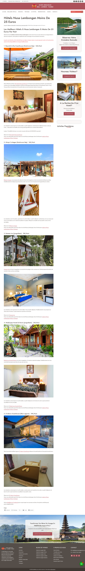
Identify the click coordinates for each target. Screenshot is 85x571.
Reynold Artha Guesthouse (14, 46)
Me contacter (25, 1)
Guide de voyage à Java (41, 553)
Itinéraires (21, 555)
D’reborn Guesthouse (13, 414)
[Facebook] (78, 1)
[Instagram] (80, 1)
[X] (74, 556)
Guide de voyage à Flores (41, 552)
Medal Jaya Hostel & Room (14, 323)
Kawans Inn (9, 233)
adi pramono (53, 569)
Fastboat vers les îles (23, 553)
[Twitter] (76, 1)
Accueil (4, 12)
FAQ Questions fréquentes (14, 1)
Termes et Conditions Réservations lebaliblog (58, 556)
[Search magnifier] (82, 12)
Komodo (20, 557)
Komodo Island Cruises (58, 561)
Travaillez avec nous (58, 552)
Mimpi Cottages (11, 142)
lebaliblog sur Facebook (12, 502)
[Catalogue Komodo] (69, 26)
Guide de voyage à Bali (41, 550)
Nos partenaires (57, 553)
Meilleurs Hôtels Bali (23, 559)
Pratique (20, 561)
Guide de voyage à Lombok (41, 555)
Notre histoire (56, 550)
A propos (5, 1)
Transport (21, 563)
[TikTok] (74, 1)
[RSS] (82, 1)
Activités (21, 550)
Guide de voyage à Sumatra (41, 557)
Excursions (21, 552)
